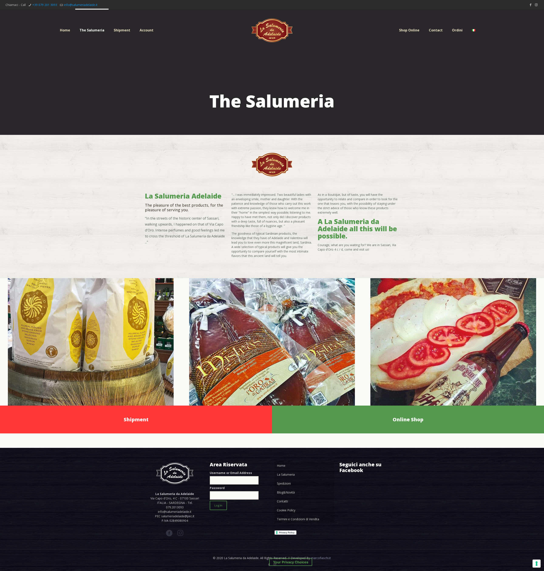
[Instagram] (536, 5)
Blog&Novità (286, 492)
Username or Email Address (231, 473)
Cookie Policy (286, 510)
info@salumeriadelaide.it (81, 5)
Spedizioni (284, 483)
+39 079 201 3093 (44, 5)
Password (217, 488)
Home (281, 466)
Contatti (282, 501)
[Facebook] (530, 5)
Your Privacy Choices (290, 562)
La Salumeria (286, 474)
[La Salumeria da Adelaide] (272, 30)
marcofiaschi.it (321, 558)
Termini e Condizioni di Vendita (298, 519)
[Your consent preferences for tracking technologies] (537, 564)
